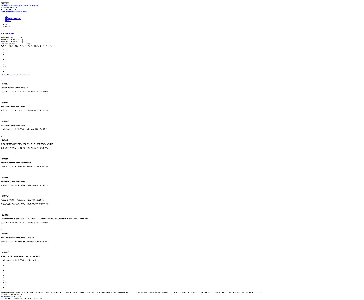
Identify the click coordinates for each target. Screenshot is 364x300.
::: (1, 11)
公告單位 (20, 74)
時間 (3, 3)
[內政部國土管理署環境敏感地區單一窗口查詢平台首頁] (182, 6)
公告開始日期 (5, 39)
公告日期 (27, 74)
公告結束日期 (5, 41)
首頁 (6, 24)
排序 (2, 74)
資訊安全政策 (16, 296)
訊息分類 (7, 74)
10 (5, 66)
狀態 (6, 3)
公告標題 (14, 74)
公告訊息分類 (5, 37)
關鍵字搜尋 (4, 43)
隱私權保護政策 (6, 296)
